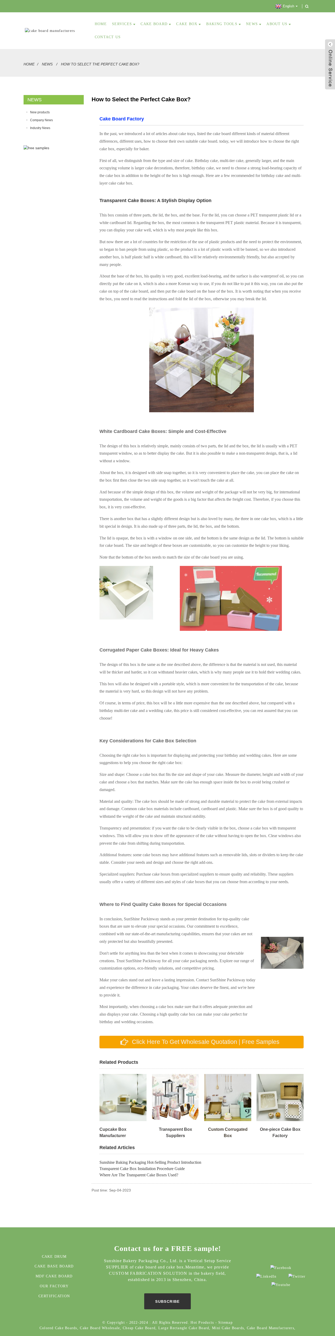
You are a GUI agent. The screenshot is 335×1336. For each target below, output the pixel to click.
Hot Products (202, 1322)
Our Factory (54, 1286)
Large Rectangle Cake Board (183, 1328)
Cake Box (186, 24)
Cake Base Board (54, 1266)
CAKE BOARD (154, 24)
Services (122, 24)
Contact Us (108, 37)
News (47, 64)
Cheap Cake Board (139, 1328)
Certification (54, 1296)
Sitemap (225, 1322)
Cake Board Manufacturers (270, 1328)
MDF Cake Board (54, 1276)
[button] (201, 1042)
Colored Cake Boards (58, 1328)
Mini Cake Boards (228, 1328)
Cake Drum (54, 1257)
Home (29, 64)
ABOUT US (276, 24)
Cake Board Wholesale (100, 1328)
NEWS (252, 24)
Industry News (40, 128)
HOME (101, 24)
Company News (41, 120)
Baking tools (221, 24)
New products (40, 112)
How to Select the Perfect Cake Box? (100, 64)
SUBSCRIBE (167, 1301)
